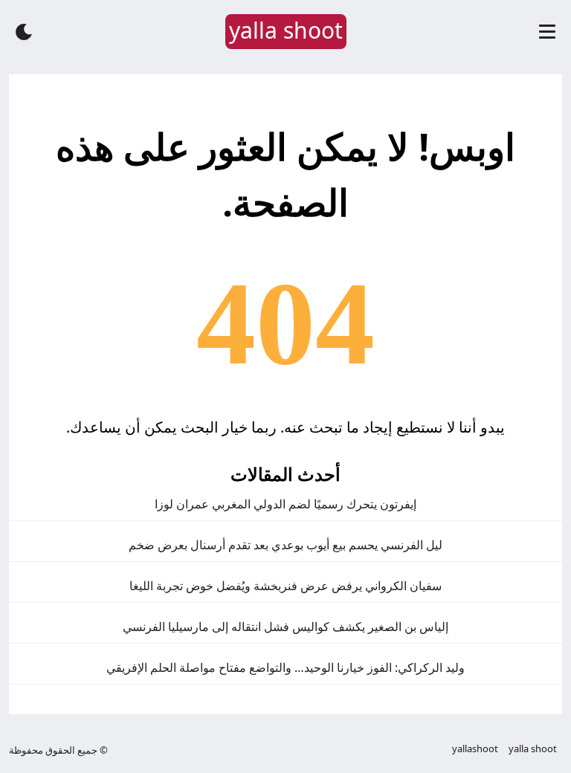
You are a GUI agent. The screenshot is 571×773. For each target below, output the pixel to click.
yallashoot (475, 748)
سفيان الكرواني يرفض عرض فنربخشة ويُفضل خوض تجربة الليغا (285, 586)
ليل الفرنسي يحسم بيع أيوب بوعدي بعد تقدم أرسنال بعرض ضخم (285, 545)
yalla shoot (533, 748)
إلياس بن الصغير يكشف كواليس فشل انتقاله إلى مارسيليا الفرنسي (285, 626)
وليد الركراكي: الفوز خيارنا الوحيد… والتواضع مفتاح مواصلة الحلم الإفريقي (285, 667)
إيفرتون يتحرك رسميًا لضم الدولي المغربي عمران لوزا (285, 504)
